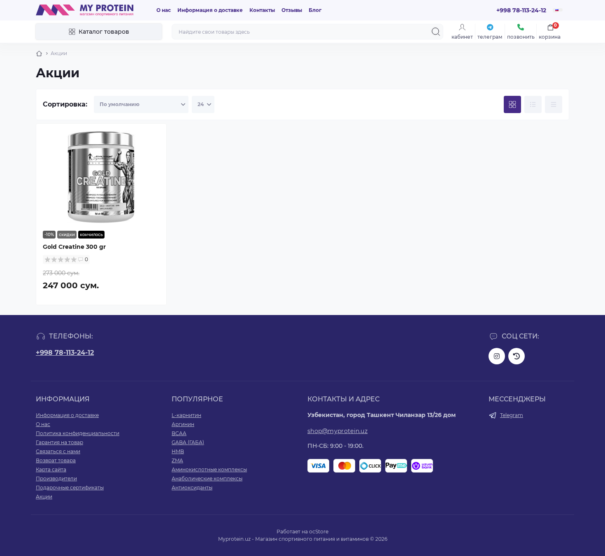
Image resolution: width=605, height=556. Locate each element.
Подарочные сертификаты (70, 487)
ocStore (318, 531)
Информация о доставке (210, 10)
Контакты (262, 10)
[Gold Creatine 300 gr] (101, 177)
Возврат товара (56, 460)
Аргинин (183, 424)
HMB (178, 451)
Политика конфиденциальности (77, 433)
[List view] (533, 104)
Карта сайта (51, 469)
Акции (44, 496)
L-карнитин (186, 415)
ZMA (177, 460)
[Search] (435, 31)
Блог (315, 10)
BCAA (179, 433)
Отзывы (292, 10)
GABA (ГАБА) (188, 442)
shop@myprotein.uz (337, 431)
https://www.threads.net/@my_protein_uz (516, 356)
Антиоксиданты (192, 487)
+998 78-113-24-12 (65, 353)
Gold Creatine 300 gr (74, 246)
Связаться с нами (58, 451)
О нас (163, 10)
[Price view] (553, 104)
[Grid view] (512, 104)
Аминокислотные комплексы (209, 469)
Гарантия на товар (59, 442)
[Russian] (558, 10)
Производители (56, 478)
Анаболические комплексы (207, 478)
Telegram (511, 415)
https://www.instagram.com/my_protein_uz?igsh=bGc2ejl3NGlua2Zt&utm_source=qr (497, 356)
